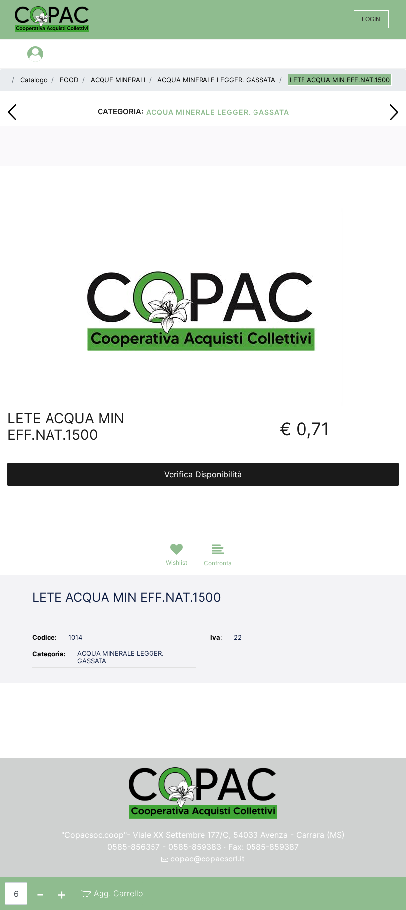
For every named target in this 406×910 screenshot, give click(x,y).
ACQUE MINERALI (118, 80)
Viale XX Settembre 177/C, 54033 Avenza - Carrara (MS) (239, 835)
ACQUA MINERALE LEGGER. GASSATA (216, 80)
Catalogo (34, 80)
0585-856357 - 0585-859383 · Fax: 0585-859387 (203, 847)
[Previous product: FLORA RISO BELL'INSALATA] (12, 112)
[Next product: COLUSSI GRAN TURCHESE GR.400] (394, 112)
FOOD (69, 80)
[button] (203, 306)
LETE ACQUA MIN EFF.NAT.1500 (340, 80)
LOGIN (371, 19)
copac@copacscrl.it (207, 858)
